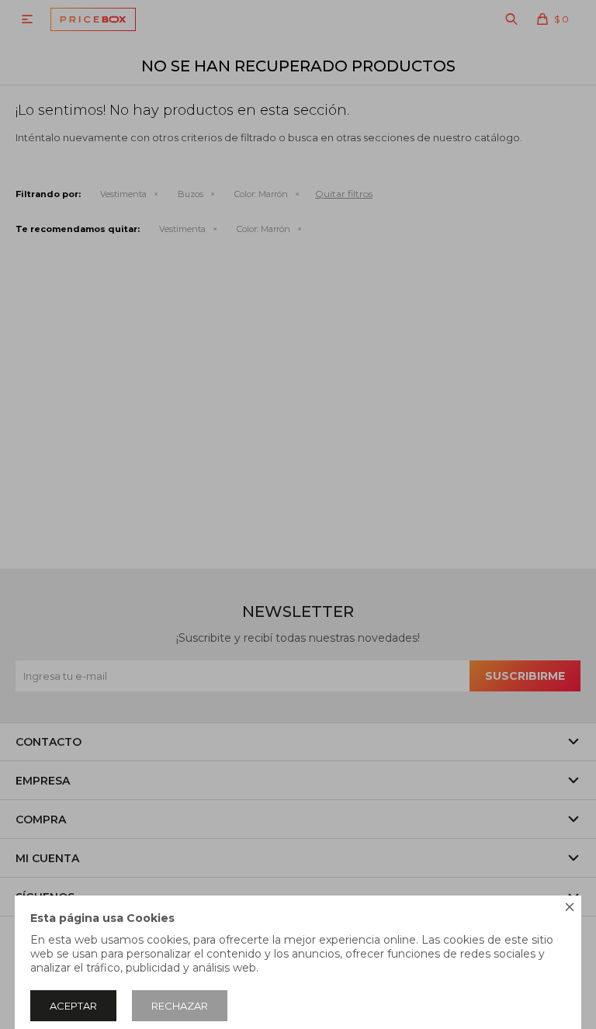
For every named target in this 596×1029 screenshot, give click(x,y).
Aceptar (73, 1006)
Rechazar (179, 1006)
